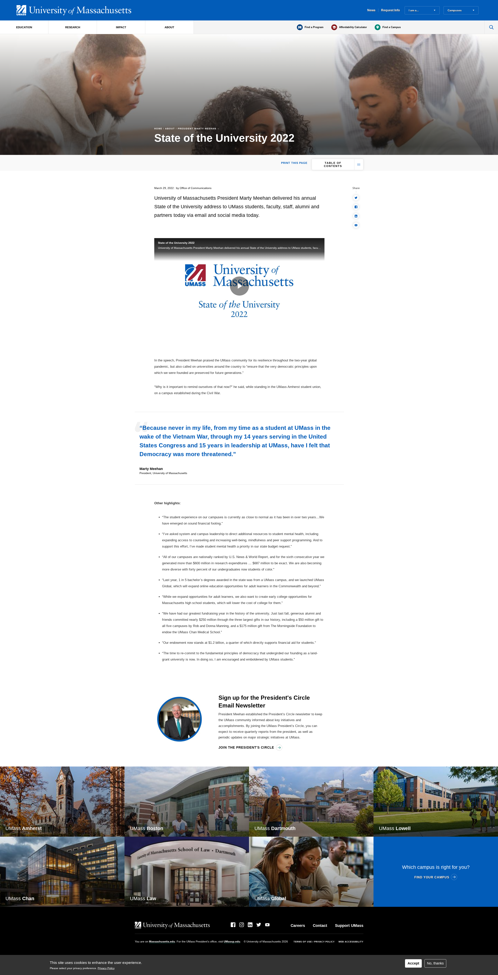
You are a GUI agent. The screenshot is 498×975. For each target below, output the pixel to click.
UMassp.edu (232, 941)
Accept (413, 963)
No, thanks (435, 963)
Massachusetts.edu (162, 941)
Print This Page (294, 162)
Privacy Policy (106, 968)
